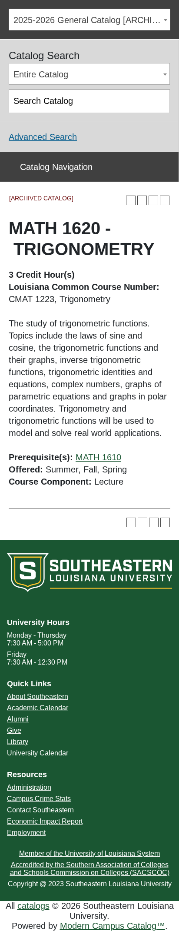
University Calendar (37, 753)
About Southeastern (37, 696)
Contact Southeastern (40, 810)
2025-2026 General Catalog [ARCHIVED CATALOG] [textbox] (91, 20)
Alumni (18, 719)
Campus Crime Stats (39, 798)
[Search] (158, 101)
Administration (29, 787)
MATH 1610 (98, 457)
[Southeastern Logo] (89, 571)
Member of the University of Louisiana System (89, 853)
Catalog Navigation (56, 167)
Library (17, 741)
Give (14, 730)
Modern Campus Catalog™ (112, 926)
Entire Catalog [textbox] (40, 74)
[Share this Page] (142, 200)
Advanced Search (43, 137)
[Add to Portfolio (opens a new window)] (131, 200)
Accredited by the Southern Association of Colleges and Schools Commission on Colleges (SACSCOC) (89, 868)
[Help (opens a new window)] (164, 200)
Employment (26, 832)
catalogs (33, 906)
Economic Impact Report (45, 821)
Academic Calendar (37, 708)
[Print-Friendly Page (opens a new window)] (153, 200)
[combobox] (89, 19)
